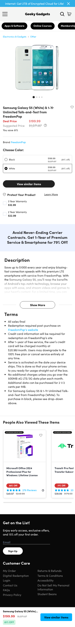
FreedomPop (18, 142)
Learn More (51, 194)
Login (6, 580)
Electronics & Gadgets (14, 36)
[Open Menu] (5, 14)
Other (33, 36)
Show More (37, 305)
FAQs (6, 590)
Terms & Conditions (50, 576)
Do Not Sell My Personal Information (53, 587)
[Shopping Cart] (69, 14)
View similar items (29, 184)
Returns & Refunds (50, 571)
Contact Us (10, 585)
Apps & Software (14, 25)
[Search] (62, 14)
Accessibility (46, 580)
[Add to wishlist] (72, 107)
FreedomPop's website (23, 330)
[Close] (68, 3)
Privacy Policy (12, 595)
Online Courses (42, 25)
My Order (9, 571)
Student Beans (47, 594)
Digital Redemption (16, 576)
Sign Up (12, 551)
